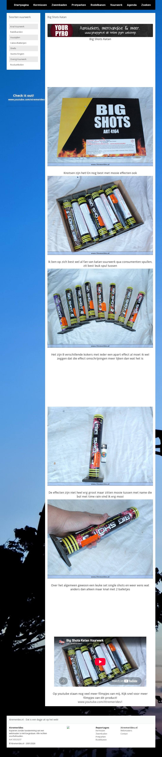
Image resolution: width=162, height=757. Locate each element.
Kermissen (40, 4)
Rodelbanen (98, 4)
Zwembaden (59, 4)
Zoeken (146, 4)
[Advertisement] (104, 63)
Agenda (132, 4)
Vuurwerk (116, 4)
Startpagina (21, 4)
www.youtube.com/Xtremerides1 (100, 702)
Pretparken (79, 4)
